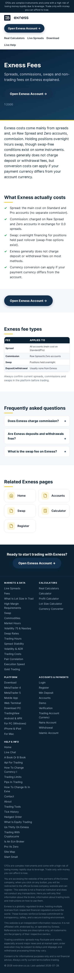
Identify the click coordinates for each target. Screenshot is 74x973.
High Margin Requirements (12, 605)
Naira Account (47, 722)
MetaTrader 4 (12, 687)
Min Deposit (46, 692)
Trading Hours (12, 638)
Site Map (9, 851)
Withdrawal (46, 727)
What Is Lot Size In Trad (19, 598)
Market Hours (12, 623)
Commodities (12, 618)
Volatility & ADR (13, 648)
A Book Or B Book (15, 757)
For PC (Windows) (15, 723)
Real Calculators (14, 38)
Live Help (10, 44)
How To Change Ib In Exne (17, 789)
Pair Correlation (13, 659)
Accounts (44, 697)
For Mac (9, 733)
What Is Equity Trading (18, 821)
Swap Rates (11, 633)
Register (44, 687)
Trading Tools (12, 806)
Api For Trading (13, 762)
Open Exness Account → (24, 28)
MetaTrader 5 (12, 692)
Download (52, 38)
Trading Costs (12, 653)
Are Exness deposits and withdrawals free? (36, 436)
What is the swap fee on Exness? (32, 451)
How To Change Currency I (14, 769)
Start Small (11, 856)
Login (42, 682)
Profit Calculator (49, 598)
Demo (42, 703)
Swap (7, 612)
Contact (9, 796)
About (8, 801)
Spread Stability (14, 643)
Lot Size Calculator (50, 603)
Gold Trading (12, 669)
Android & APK (13, 718)
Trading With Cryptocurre (12, 834)
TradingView (11, 713)
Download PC (12, 708)
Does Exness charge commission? (33, 421)
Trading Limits (12, 776)
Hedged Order (13, 816)
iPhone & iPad (12, 728)
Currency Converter (51, 608)
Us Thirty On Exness (16, 827)
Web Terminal (12, 703)
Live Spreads (35, 38)
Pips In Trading (13, 782)
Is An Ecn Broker (14, 841)
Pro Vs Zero (11, 846)
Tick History (11, 811)
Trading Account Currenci (49, 715)
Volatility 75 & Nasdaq (17, 628)
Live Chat (10, 752)
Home (7, 747)
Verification (46, 708)
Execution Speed (14, 664)
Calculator (45, 593)
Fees (7, 593)
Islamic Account (48, 732)
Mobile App (11, 697)
